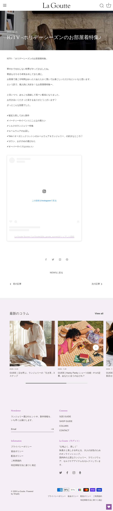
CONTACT (64, 430)
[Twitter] (60, 472)
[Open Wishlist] (109, 507)
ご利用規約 (16, 460)
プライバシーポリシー (21, 446)
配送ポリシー (17, 456)
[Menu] (5, 5)
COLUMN (63, 426)
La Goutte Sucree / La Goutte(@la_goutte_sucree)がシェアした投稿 (44, 236)
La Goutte (21, 491)
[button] (17, 347)
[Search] (102, 6)
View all (99, 313)
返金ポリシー (17, 451)
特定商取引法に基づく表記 (23, 465)
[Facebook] (67, 472)
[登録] (52, 429)
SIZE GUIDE (65, 416)
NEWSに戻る (56, 272)
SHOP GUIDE (65, 421)
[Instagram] (73, 472)
